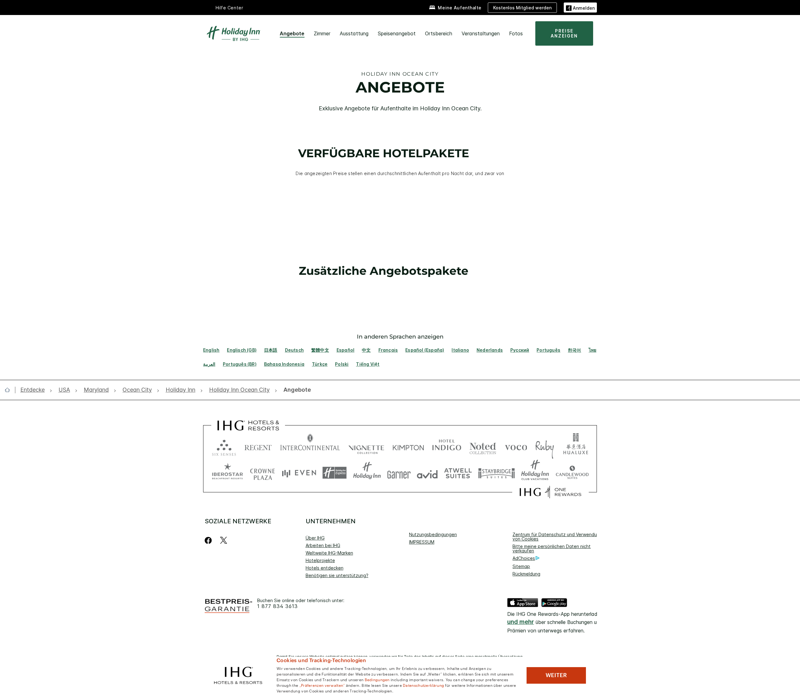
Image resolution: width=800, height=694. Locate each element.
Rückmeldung (526, 573)
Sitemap (521, 566)
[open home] (10, 390)
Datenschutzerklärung (423, 685)
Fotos (516, 33)
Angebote (292, 33)
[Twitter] (224, 540)
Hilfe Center (229, 7)
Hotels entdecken (324, 568)
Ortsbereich (438, 33)
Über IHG (315, 538)
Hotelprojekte (320, 560)
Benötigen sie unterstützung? (337, 575)
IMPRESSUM (421, 542)
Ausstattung (354, 33)
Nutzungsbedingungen (433, 534)
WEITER (556, 675)
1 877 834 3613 (277, 606)
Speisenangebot (397, 33)
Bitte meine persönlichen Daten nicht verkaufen (551, 548)
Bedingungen (377, 679)
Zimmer (322, 33)
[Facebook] (209, 540)
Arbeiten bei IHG (323, 545)
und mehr (520, 622)
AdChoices (523, 558)
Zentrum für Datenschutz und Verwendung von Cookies (557, 536)
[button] (580, 7)
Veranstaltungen (481, 33)
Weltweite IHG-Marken (329, 553)
